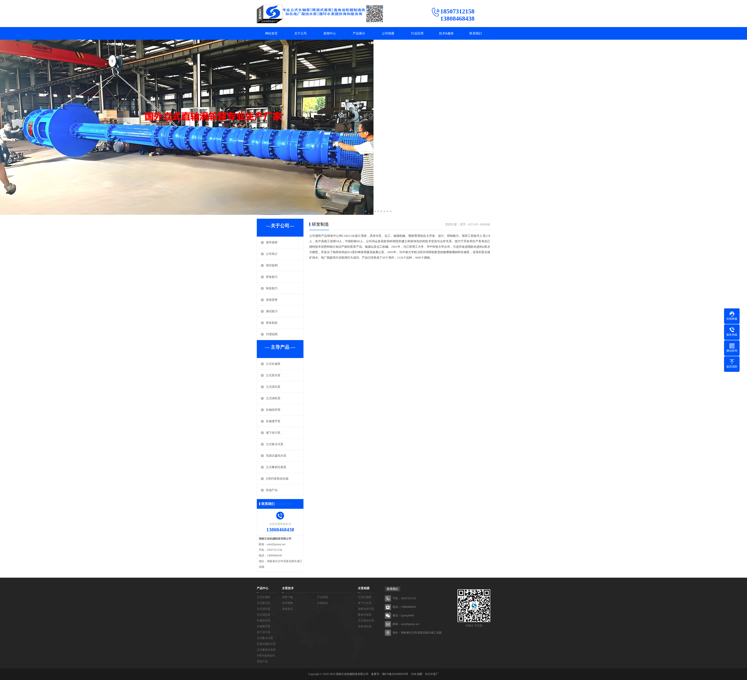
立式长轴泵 (273, 363)
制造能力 (272, 288)
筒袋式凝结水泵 (276, 455)
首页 (463, 224)
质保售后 (287, 608)
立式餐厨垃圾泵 (276, 467)
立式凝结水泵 (366, 620)
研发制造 (272, 322)
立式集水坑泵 (274, 444)
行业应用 (417, 33)
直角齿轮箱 (365, 626)
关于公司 (300, 33)
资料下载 (287, 597)
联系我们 (475, 33)
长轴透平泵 (273, 421)
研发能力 (272, 276)
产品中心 (262, 588)
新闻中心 (330, 33)
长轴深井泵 (273, 409)
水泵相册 (364, 588)
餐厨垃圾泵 (365, 614)
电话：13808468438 (404, 606)
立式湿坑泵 (273, 386)
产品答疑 (322, 597)
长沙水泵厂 (432, 674)
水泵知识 (322, 603)
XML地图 (416, 674)
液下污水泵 (365, 603)
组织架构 (272, 265)
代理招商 (272, 334)
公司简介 (272, 253)
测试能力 (272, 311)
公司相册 (388, 33)
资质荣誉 (272, 299)
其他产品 (272, 490)
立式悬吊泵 (273, 375)
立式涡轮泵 (273, 398)
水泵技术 (288, 588)
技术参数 (287, 603)
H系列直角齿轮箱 (277, 478)
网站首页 (271, 33)
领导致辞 (272, 242)
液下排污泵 (273, 432)
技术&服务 (446, 33)
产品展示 (359, 33)
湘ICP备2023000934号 (395, 674)
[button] (356, 211)
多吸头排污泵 (366, 608)
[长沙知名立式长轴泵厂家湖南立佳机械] (320, 14)
